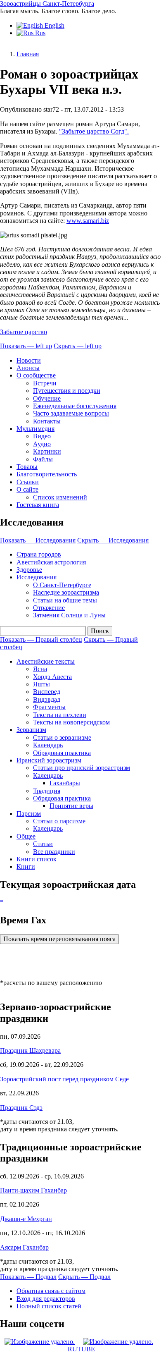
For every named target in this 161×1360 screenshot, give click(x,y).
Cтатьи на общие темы (65, 600)
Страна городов (39, 554)
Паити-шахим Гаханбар (33, 1190)
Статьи (43, 843)
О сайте (27, 489)
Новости (29, 360)
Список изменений (60, 497)
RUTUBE (81, 1349)
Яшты (41, 684)
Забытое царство (23, 331)
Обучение (47, 398)
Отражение (49, 607)
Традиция (46, 790)
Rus (39, 32)
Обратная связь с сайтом (51, 1290)
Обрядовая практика (62, 752)
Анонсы (28, 367)
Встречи (45, 383)
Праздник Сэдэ (21, 1107)
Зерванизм (31, 729)
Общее (26, 836)
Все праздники (54, 851)
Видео (42, 436)
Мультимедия (35, 428)
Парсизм (29, 813)
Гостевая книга (38, 504)
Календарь (48, 744)
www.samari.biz (87, 220)
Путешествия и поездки (66, 390)
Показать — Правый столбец (41, 639)
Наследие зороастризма (66, 592)
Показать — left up (26, 345)
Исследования (37, 577)
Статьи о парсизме (59, 821)
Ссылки (28, 481)
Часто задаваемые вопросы (71, 413)
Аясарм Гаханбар (24, 1247)
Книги (26, 866)
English (53, 25)
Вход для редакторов (46, 1298)
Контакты (47, 421)
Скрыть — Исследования (113, 540)
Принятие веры (71, 805)
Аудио (42, 443)
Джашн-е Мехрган (26, 1218)
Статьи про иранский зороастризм (81, 767)
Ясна (40, 668)
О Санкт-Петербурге (62, 584)
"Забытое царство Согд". (94, 131)
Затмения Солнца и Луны (69, 615)
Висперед (46, 691)
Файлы (43, 459)
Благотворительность (47, 474)
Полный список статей (49, 1306)
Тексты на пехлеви (59, 714)
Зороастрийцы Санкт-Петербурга (47, 3)
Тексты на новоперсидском (71, 722)
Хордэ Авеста (52, 676)
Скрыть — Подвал (84, 1276)
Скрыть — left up (78, 345)
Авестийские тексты (46, 661)
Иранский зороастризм (49, 760)
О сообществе (36, 375)
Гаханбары (65, 782)
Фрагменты (49, 706)
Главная (28, 53)
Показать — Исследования (38, 540)
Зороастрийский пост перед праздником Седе (64, 1079)
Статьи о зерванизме (62, 737)
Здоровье (29, 569)
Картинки (47, 451)
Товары (27, 466)
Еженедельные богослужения (74, 405)
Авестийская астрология (51, 562)
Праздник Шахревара (30, 1050)
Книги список (37, 859)
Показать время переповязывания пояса (59, 938)
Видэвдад (46, 699)
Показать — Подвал (28, 1276)
